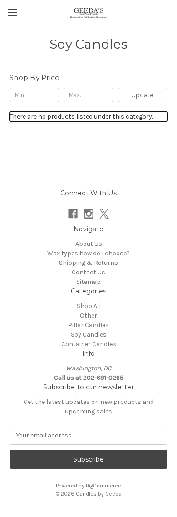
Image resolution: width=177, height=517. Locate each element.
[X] (104, 214)
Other (88, 315)
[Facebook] (73, 214)
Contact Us (88, 272)
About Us (88, 244)
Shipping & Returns (88, 263)
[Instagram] (88, 214)
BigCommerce (103, 485)
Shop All (89, 306)
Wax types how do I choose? (88, 253)
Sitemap (88, 282)
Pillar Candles (88, 325)
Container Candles (88, 344)
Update (142, 95)
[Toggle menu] (12, 12)
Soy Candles (89, 334)
